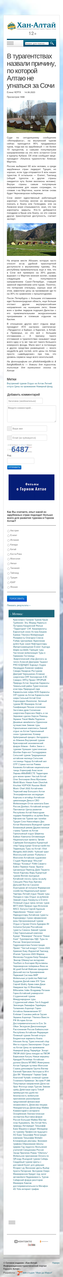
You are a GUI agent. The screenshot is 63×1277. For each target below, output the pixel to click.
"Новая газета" (34, 911)
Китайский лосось (22, 878)
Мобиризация (37, 634)
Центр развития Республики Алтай (27, 811)
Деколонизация (38, 1026)
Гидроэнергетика (22, 944)
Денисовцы (36, 1107)
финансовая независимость (26, 1103)
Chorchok (43, 782)
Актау (25, 1041)
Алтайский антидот (40, 806)
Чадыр (28, 761)
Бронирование (37, 972)
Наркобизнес (20, 911)
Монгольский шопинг (24, 854)
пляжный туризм (40, 1077)
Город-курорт (25, 845)
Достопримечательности (26, 1023)
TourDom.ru (19, 963)
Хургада (45, 646)
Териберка (40, 1005)
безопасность (20, 1095)
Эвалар (17, 960)
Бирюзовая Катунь (23, 1056)
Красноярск (19, 619)
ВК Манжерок (28, 704)
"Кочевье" (26, 863)
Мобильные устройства (25, 978)
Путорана (18, 625)
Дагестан (44, 1083)
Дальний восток (21, 972)
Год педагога (28, 1146)
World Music (19, 782)
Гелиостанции (38, 944)
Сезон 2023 (44, 948)
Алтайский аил (39, 761)
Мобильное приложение (25, 1155)
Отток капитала (35, 803)
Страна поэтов (26, 764)
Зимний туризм (38, 929)
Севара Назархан (22, 670)
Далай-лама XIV (31, 981)
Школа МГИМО (29, 1062)
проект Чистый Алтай (35, 776)
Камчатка (26, 836)
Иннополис (32, 701)
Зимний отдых (20, 899)
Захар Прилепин (21, 1152)
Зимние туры (33, 725)
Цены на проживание (25, 386)
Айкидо (17, 863)
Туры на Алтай (33, 848)
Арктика (38, 881)
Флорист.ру (19, 1167)
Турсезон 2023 (28, 954)
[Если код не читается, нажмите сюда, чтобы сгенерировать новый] (19, 449)
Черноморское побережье (26, 966)
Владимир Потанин (40, 990)
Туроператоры (26, 938)
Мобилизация (20, 803)
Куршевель (25, 1122)
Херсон (35, 716)
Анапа (39, 1038)
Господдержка (39, 752)
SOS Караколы (42, 691)
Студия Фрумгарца (23, 860)
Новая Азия (32, 782)
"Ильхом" (38, 860)
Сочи (24, 821)
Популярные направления (26, 1083)
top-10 (27, 987)
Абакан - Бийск (29, 746)
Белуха (24, 908)
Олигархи (31, 637)
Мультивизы (41, 963)
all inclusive (32, 887)
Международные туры (24, 999)
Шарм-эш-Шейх (21, 649)
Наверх (56, 1262)
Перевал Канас (28, 866)
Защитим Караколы (39, 682)
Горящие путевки (29, 1065)
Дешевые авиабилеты (24, 722)
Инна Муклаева (38, 779)
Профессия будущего (36, 1131)
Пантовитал (19, 809)
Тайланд (14, 572)
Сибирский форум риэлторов (28, 1179)
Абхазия (17, 1041)
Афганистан (19, 818)
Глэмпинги (18, 1080)
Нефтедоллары (39, 643)
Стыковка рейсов (31, 1014)
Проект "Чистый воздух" (25, 948)
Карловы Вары (28, 872)
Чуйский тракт (41, 851)
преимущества (21, 1092)
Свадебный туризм (23, 1161)
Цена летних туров (39, 902)
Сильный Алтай (27, 697)
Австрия (14, 530)
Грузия (43, 1014)
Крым (45, 619)
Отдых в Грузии (21, 923)
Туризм (38, 619)
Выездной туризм (41, 824)
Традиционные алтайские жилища (29, 757)
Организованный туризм (31, 920)
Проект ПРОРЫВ (37, 679)
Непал (13, 563)
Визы (46, 815)
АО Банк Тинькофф (23, 1134)
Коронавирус (20, 917)
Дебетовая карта (28, 1089)
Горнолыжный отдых (24, 833)
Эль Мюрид (30, 622)
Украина (17, 1017)
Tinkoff (40, 1089)
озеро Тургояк (35, 1086)
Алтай (38, 704)
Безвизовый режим (23, 827)
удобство (33, 1092)
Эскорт (44, 1050)
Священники (29, 1149)
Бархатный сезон (22, 631)
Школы (39, 1143)
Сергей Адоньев (36, 908)
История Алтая (24, 1020)
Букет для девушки (34, 1164)
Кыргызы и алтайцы (23, 797)
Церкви (17, 1146)
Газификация (20, 707)
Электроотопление (30, 941)
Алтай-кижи (37, 788)
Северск (17, 679)
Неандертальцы (21, 1107)
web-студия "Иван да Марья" (37, 1272)
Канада (14, 544)
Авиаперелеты (39, 628)
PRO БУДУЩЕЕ (21, 664)
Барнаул (34, 664)
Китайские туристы (38, 914)
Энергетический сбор (24, 658)
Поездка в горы (21, 896)
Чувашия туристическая (34, 749)
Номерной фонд (44, 386)
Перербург (35, 1050)
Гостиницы (29, 655)
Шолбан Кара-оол (22, 752)
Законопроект (35, 1044)
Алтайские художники (35, 857)
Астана (35, 631)
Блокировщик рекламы (25, 1140)
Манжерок (18, 1182)
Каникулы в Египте (38, 899)
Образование (29, 1143)
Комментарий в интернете (26, 1110)
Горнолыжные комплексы (26, 728)
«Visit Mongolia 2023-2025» (30, 850)
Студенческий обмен (24, 1002)
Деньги (30, 800)
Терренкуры (19, 848)
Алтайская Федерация (37, 1032)
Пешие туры (43, 893)
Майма (45, 1107)
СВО (36, 800)
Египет (13, 535)
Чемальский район (23, 685)
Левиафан (29, 1005)
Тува (42, 981)
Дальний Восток (21, 884)
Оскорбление (20, 1113)
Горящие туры (36, 649)
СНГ (29, 628)
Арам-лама (34, 984)
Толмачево (19, 1008)
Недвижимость (34, 1176)
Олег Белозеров (21, 779)
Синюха (26, 929)
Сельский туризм (22, 755)
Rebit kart (42, 978)
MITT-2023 (18, 905)
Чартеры (18, 893)
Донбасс (25, 806)
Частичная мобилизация (25, 652)
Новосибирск (33, 821)
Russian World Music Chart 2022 (29, 787)
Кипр (36, 957)
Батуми (27, 926)
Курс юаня (25, 643)
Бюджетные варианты (24, 1038)
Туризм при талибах (36, 818)
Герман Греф (40, 1074)
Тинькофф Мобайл (33, 1137)
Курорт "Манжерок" (23, 935)
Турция (13, 577)
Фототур (23, 1086)
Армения (18, 951)
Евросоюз (30, 713)
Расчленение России (24, 1029)
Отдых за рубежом (39, 896)
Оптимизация (38, 836)
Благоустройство (41, 845)
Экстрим (39, 1080)
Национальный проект (35, 890)
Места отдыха (20, 1044)
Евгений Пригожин (22, 1071)
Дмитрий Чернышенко (24, 673)
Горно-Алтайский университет (28, 993)
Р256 (35, 863)
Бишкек (43, 631)
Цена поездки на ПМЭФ (38, 1053)
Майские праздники (38, 969)
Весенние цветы (34, 1167)
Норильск (42, 622)
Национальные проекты (25, 839)
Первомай (18, 975)
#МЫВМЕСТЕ (28, 773)
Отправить (14, 467)
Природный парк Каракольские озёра (26, 690)
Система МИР (31, 975)
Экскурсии (25, 1026)
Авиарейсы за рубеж (33, 815)
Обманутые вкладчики (32, 960)
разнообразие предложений (26, 1100)
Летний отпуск (38, 1035)
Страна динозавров (23, 1068)
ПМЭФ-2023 (19, 1053)
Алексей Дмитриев (29, 661)
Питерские (26, 1170)
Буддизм (18, 981)
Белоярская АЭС (38, 676)
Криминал (29, 1080)
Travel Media (28, 719)
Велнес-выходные (30, 875)
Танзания (14, 567)
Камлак (28, 1182)
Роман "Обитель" (39, 1152)
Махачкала (26, 824)
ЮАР (12, 582)
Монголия (15, 558)
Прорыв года (31, 905)
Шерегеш (39, 833)
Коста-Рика (16, 553)
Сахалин (34, 884)
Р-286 (47, 1080)
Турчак (45, 1176)
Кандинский (29, 625)
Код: (9, 455)
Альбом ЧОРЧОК (22, 785)
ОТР (15, 764)
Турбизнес (18, 622)
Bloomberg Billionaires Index (27, 988)
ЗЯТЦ (25, 679)
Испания (14, 539)
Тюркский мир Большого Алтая (29, 791)
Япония (14, 586)
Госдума (28, 957)
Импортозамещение (23, 646)
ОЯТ (27, 676)
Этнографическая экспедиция (28, 794)
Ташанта (45, 869)
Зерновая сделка (22, 716)
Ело (41, 1023)
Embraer (17, 1014)
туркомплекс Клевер (29, 734)
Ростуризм (36, 670)
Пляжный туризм (22, 1035)
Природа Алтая (21, 682)
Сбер (16, 932)
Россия (40, 1149)
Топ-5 (38, 1002)
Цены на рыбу (39, 878)
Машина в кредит (28, 1128)
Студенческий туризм (24, 996)
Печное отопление (36, 707)
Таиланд (44, 951)
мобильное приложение (26, 1097)
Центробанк (26, 640)
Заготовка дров (21, 710)
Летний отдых (30, 893)
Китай (13, 549)
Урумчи (39, 866)
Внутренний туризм (17, 383)
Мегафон (43, 1185)
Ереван (17, 634)
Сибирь (44, 1158)
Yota (19, 1188)
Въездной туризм (31, 1158)
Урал (16, 1086)
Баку (25, 951)
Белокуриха (30, 842)
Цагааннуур (19, 869)
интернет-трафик (30, 1188)
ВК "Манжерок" (26, 1074)
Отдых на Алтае (36, 383)
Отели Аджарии (38, 923)
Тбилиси (25, 634)
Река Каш (28, 881)
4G (15, 1188)
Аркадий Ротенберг (23, 1059)
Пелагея (38, 935)
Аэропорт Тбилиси (31, 1017)
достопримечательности (26, 1185)
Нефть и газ (42, 713)
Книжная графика (34, 667)
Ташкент (43, 661)
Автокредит (29, 1125)
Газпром (30, 619)
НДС (37, 938)
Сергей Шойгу (20, 984)
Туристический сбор (39, 1041)
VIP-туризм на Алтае (24, 694)
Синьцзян (18, 881)
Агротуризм (19, 887)
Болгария (30, 963)
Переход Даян (33, 869)
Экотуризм (37, 1170)
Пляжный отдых (21, 902)
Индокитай (34, 951)
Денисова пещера (38, 1104)
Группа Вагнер (40, 1068)
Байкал (17, 836)
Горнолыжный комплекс (31, 932)
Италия (17, 954)
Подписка (40, 719)
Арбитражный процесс (24, 737)
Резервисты (19, 637)
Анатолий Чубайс (22, 1077)
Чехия (16, 872)
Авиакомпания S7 (32, 1011)
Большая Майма (29, 1119)
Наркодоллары (21, 914)
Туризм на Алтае (29, 830)
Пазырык (43, 957)
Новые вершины (41, 1056)
